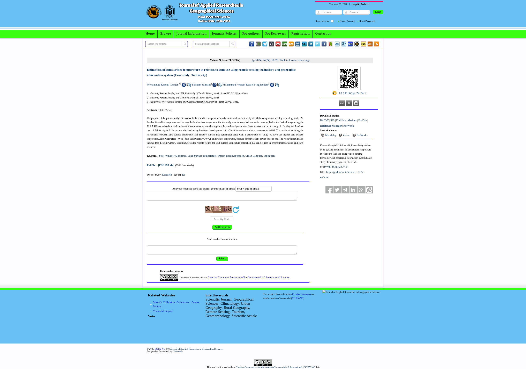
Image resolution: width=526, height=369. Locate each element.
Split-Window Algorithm (172, 155)
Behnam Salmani (201, 84)
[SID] (350, 44)
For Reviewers (275, 34)
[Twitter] (317, 44)
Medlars (352, 120)
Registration (300, 34)
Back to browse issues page (295, 60)
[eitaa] (369, 189)
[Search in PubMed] (189, 86)
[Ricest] (356, 44)
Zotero (346, 135)
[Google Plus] (361, 189)
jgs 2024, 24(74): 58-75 (265, 60)
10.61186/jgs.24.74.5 (336, 166)
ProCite (362, 120)
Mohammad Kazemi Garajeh (163, 84)
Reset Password (367, 21)
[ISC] (363, 44)
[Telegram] (264, 44)
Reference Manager (331, 125)
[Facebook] (324, 44)
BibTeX (324, 120)
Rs (183, 174)
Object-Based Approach (231, 155)
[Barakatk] (343, 44)
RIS (332, 120)
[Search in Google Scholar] (184, 86)
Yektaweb (178, 351)
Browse (165, 34)
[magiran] (330, 44)
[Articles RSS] (376, 44)
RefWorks (348, 125)
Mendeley (331, 135)
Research (167, 174)
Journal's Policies (224, 34)
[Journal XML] (370, 44)
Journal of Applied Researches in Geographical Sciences (196, 349)
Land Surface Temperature (202, 155)
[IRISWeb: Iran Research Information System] (337, 44)
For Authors (251, 34)
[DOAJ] (284, 44)
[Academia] (271, 44)
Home (150, 34)
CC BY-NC (309, 367)
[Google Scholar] (251, 44)
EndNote (341, 120)
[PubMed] (297, 44)
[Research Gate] (258, 44)
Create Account (347, 21)
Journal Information (191, 34)
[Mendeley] (278, 44)
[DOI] (291, 44)
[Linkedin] (310, 44)
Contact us (323, 34)
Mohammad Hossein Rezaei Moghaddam (245, 84)
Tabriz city (269, 155)
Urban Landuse (253, 155)
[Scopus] (304, 44)
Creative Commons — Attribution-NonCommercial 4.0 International (269, 367)
